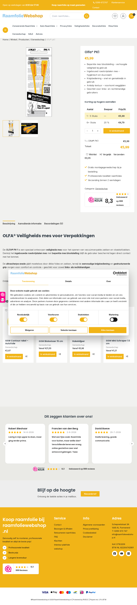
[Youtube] (121, 553)
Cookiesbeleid (89, 532)
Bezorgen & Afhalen (63, 528)
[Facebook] (114, 553)
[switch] (53, 319)
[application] (36, 26)
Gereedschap (101, 189)
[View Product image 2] (29, 128)
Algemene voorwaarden (94, 524)
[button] (25, 26)
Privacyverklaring (91, 528)
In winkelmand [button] (14, 356)
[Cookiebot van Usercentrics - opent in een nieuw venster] (115, 273)
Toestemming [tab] (28, 281)
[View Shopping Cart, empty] (131, 16)
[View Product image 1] (11, 128)
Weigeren (29, 330)
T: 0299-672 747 (119, 531)
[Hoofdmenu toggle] (5, 30)
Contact (57, 524)
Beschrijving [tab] (9, 223)
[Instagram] (128, 553)
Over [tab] (108, 281)
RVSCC (86, 600)
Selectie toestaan (69, 330)
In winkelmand (116, 130)
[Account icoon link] (123, 16)
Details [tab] (68, 281)
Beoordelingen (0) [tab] (53, 223)
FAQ (56, 536)
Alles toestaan (107, 330)
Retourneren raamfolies (65, 532)
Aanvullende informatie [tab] (29, 223)
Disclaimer (88, 536)
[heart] (115, 16)
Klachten (58, 540)
